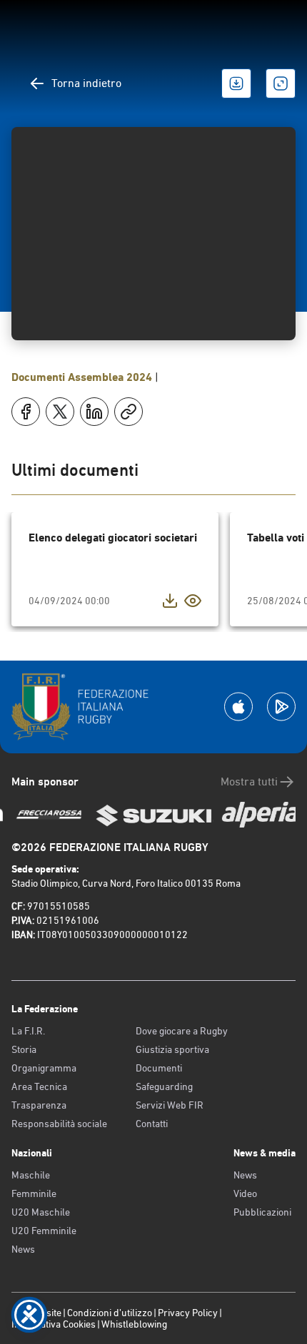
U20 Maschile (40, 1212)
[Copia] (128, 411)
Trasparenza (38, 1105)
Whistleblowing (134, 1324)
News (23, 1249)
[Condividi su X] (60, 411)
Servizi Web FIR (169, 1105)
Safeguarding (164, 1086)
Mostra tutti (249, 781)
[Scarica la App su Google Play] (281, 706)
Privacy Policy (188, 1312)
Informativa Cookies (53, 1324)
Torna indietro (86, 83)
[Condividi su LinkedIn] (94, 411)
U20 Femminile (43, 1230)
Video (245, 1193)
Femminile (33, 1193)
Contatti (152, 1123)
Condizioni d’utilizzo (109, 1312)
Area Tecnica (39, 1086)
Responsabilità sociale (59, 1123)
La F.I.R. (28, 1031)
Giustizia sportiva (172, 1049)
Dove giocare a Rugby (182, 1031)
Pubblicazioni (262, 1212)
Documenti (159, 1068)
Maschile (30, 1175)
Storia (23, 1049)
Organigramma (43, 1068)
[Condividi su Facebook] (25, 411)
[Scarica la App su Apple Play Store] (238, 706)
